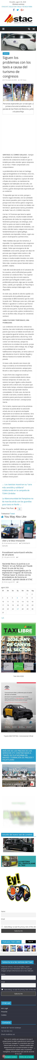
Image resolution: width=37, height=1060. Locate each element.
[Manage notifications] (3, 1056)
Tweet (12, 513)
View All (30, 942)
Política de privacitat (26, 1057)
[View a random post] (33, 28)
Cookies (3, 1015)
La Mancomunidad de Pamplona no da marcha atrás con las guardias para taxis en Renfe (17, 501)
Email (3, 919)
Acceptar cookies (11, 1057)
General (6, 53)
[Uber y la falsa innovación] (18, 521)
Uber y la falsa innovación (13, 540)
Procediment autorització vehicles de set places (17, 553)
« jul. (2, 618)
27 (18, 609)
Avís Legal (4, 1008)
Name (3, 911)
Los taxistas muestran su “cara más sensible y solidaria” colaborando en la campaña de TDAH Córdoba (17, 489)
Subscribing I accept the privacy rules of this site (20, 927)
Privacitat (4, 1012)
